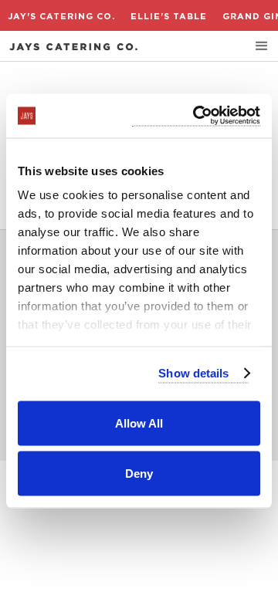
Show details (193, 373)
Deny (139, 473)
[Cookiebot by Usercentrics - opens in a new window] (196, 116)
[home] (73, 46)
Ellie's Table (169, 16)
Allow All (139, 422)
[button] (262, 46)
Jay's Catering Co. (61, 16)
